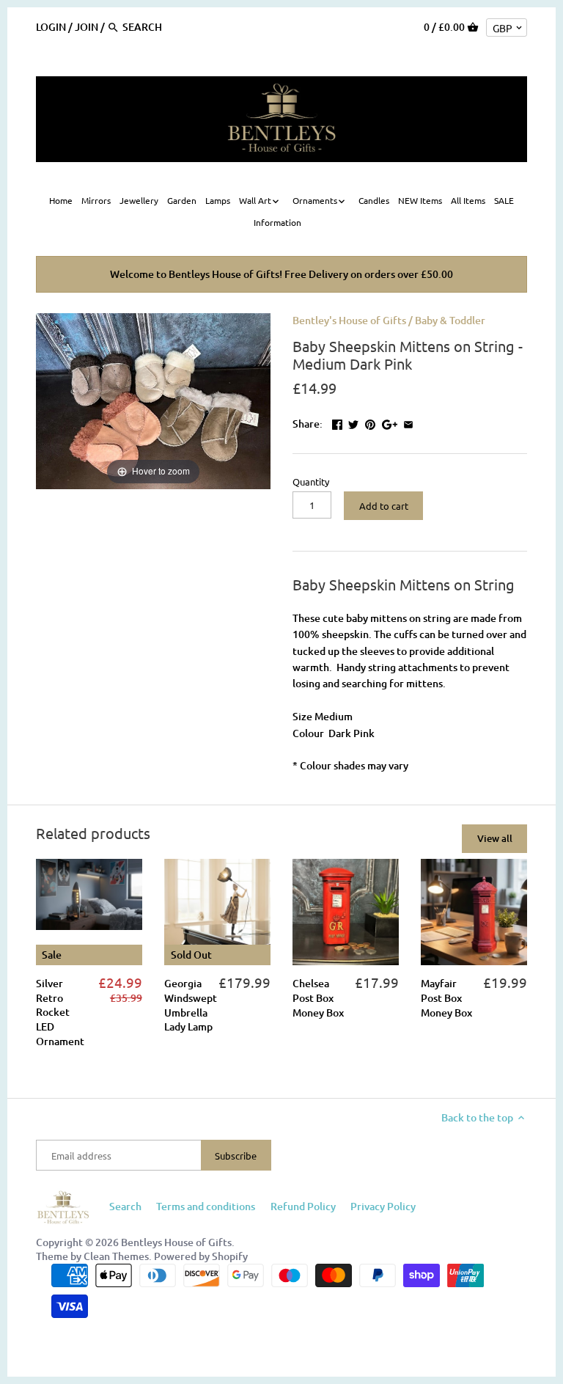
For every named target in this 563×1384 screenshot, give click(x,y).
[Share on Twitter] (353, 422)
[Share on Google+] (389, 422)
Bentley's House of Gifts (349, 320)
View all (494, 838)
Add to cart (383, 505)
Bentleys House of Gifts (176, 1242)
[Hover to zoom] (153, 399)
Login (51, 27)
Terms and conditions (205, 1206)
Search (125, 1206)
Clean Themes (116, 1256)
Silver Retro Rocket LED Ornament (60, 1011)
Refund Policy (303, 1206)
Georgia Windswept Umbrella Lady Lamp (190, 1004)
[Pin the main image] (370, 422)
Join (86, 27)
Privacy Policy (383, 1206)
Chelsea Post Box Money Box (318, 997)
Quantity (310, 481)
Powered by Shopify (201, 1256)
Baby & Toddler (450, 320)
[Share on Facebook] (337, 422)
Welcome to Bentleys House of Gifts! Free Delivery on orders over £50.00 (281, 274)
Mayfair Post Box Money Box (446, 997)
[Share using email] (408, 422)
